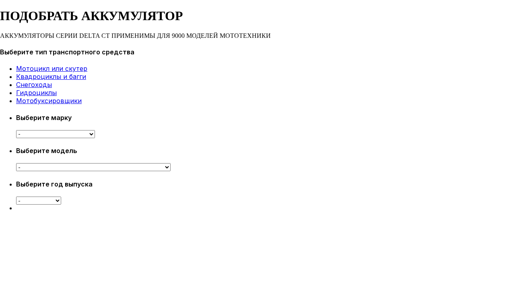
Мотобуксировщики (49, 101)
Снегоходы (34, 85)
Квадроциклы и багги (51, 76)
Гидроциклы (36, 93)
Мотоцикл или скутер (51, 68)
